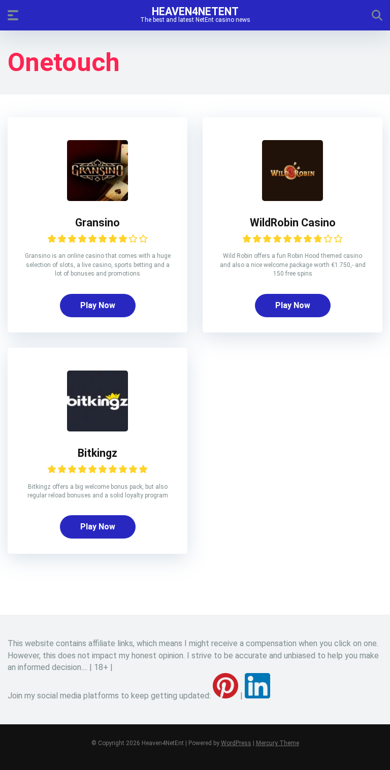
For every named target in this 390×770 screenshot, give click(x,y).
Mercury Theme (277, 743)
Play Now (97, 305)
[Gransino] (97, 198)
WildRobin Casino (293, 222)
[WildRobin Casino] (292, 198)
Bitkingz (97, 453)
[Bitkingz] (97, 428)
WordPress (236, 743)
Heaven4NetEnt (195, 11)
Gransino (97, 222)
